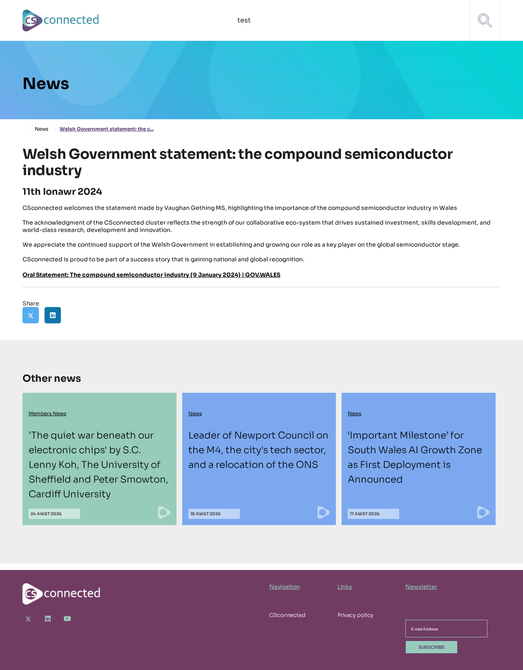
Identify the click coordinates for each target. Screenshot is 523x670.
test (244, 20)
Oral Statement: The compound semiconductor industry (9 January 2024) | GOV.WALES (151, 274)
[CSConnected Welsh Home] (61, 20)
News (42, 129)
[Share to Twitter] (30, 315)
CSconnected (287, 615)
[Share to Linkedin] (53, 315)
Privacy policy (355, 615)
